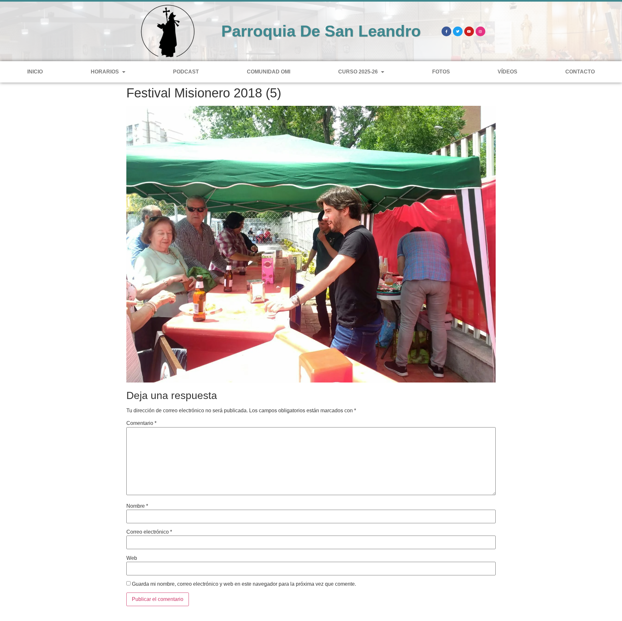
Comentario (141, 423)
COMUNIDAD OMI (268, 71)
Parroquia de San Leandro (321, 31)
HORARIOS (105, 71)
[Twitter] (458, 31)
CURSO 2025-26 (358, 71)
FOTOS (441, 71)
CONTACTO (580, 71)
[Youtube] (469, 31)
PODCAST (186, 71)
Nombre (137, 506)
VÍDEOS (507, 71)
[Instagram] (480, 31)
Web (131, 558)
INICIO (35, 71)
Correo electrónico (149, 532)
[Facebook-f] (446, 31)
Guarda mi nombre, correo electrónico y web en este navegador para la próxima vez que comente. (244, 584)
